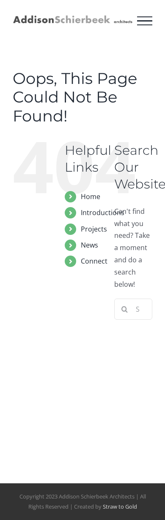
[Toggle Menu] (145, 21)
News (89, 245)
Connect (94, 261)
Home (90, 196)
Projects (94, 229)
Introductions (102, 212)
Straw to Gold (120, 506)
